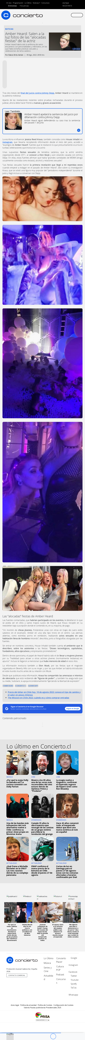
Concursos (45, 3)
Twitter (73, 975)
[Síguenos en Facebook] (53, 15)
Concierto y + (21, 686)
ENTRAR (65, 3)
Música (47, 963)
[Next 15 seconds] (59, 1036)
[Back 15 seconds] (47, 1036)
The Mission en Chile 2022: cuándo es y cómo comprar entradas (38, 697)
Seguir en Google (72, 709)
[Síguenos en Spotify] (63, 15)
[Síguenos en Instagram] (49, 15)
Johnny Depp (33, 686)
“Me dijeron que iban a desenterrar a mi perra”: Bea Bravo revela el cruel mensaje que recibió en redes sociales (73, 931)
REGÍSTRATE (67, 6)
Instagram (7, 142)
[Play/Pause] (53, 1036)
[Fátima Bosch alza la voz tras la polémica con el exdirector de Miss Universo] (27, 912)
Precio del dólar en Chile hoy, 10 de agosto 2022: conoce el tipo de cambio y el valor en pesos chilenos (44, 693)
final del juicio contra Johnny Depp (37, 93)
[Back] (42, 1036)
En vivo (9, 3)
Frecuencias (24, 6)
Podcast (60, 974)
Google (73, 958)
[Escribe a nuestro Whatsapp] (69, 15)
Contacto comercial (16, 975)
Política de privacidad (28, 1005)
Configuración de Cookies (63, 1005)
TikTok (73, 987)
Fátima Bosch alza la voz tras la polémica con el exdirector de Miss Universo (27, 930)
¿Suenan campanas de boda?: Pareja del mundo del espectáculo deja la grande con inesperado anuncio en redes (42, 932)
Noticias (36, 3)
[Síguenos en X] (56, 15)
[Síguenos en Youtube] (59, 15)
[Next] (64, 1036)
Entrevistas (12, 6)
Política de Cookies (45, 1005)
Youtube (74, 979)
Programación (18, 3)
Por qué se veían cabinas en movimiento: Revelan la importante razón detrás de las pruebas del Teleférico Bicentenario (11, 932)
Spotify (73, 983)
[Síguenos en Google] (46, 15)
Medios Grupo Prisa (42, 1020)
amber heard (8, 686)
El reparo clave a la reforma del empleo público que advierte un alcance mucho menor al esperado (57, 931)
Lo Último (28, 3)
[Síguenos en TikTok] (66, 15)
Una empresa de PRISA (42, 1015)
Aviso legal (15, 1005)
